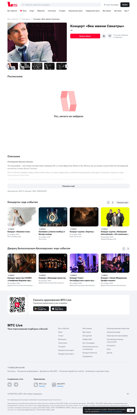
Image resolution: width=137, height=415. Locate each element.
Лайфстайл (87, 339)
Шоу (109, 349)
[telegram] (16, 384)
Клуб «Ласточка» (75, 236)
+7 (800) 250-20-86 (16, 367)
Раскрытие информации (27, 371)
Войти (125, 4)
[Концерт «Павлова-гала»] (21, 216)
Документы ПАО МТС (49, 371)
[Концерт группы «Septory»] (84, 216)
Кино (24, 11)
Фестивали (107, 11)
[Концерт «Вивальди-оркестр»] (53, 263)
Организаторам (113, 332)
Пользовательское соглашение (90, 347)
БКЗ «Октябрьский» (14, 236)
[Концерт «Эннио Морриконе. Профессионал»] (115, 263)
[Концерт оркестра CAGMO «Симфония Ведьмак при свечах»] (21, 263)
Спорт (32, 11)
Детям (109, 352)
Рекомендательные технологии (115, 340)
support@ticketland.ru (28, 410)
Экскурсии (87, 335)
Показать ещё (68, 186)
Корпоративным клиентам (118, 328)
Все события (12, 11)
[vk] (9, 384)
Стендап (62, 11)
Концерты (26, 19)
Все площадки (89, 343)
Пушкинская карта (75, 11)
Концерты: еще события (22, 202)
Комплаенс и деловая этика (97, 371)
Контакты (11, 371)
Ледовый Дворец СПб (108, 239)
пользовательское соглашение (111, 411)
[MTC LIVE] (12, 4)
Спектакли (52, 11)
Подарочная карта (93, 11)
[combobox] (63, 5)
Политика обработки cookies (71, 371)
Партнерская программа (117, 335)
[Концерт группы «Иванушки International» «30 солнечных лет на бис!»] (115, 216)
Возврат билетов (90, 352)
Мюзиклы (41, 11)
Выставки (118, 11)
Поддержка (87, 356)
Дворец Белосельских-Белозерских (20, 285)
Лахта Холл (43, 239)
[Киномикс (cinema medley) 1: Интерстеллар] (53, 216)
